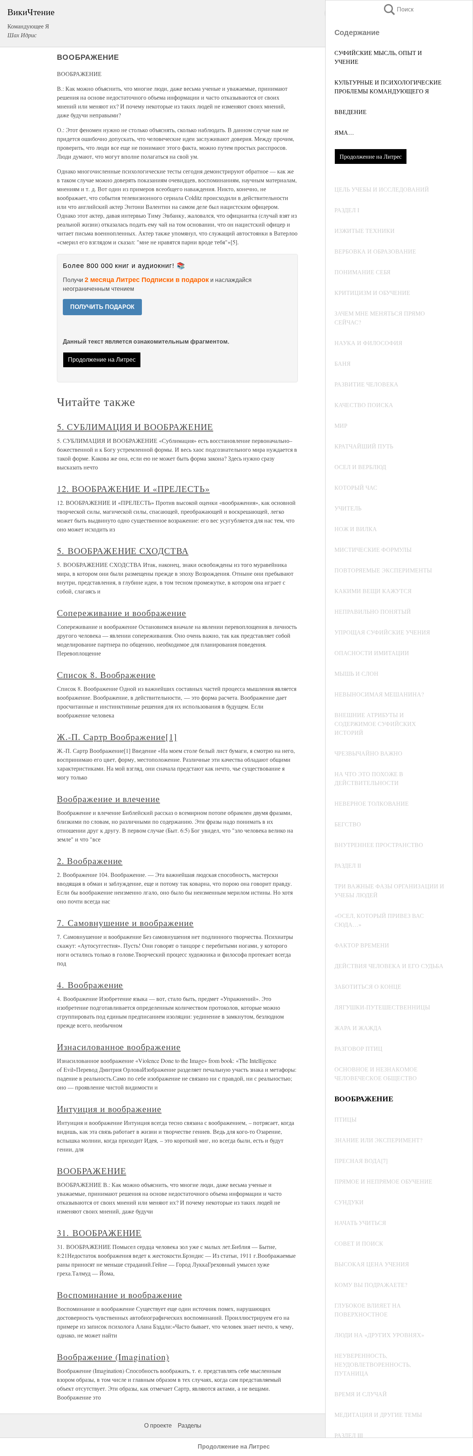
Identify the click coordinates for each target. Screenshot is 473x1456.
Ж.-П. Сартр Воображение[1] (117, 737)
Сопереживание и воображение (121, 613)
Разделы (189, 1425)
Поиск (398, 9)
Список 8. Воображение (106, 675)
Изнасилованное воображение (119, 1047)
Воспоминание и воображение (119, 1295)
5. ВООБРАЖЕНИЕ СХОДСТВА (122, 551)
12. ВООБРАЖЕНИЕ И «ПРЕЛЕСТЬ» (133, 489)
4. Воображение (90, 985)
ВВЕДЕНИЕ (350, 112)
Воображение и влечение (108, 799)
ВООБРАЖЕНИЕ (91, 1171)
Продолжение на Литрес (371, 156)
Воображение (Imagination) (113, 1357)
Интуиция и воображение (109, 1109)
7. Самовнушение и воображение (125, 923)
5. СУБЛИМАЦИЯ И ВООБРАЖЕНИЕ (135, 427)
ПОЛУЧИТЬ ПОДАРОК (102, 307)
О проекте (158, 1425)
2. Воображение (89, 861)
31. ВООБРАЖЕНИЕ (99, 1233)
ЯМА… (344, 132)
